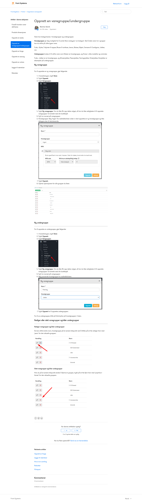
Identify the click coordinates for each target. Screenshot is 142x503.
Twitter (38, 419)
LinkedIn (41, 419)
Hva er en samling (40, 461)
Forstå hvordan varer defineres (19, 25)
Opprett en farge (17, 51)
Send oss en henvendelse (79, 441)
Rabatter (15, 73)
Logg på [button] (126, 4)
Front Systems (15, 12)
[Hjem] (19, 5)
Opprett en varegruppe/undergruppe (20, 44)
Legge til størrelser (18, 67)
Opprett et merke (18, 38)
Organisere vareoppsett (34, 12)
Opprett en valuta (18, 62)
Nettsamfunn (117, 4)
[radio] (65, 430)
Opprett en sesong (18, 56)
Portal (23, 12)
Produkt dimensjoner (19, 32)
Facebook (35, 419)
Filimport (37, 469)
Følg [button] (104, 27)
